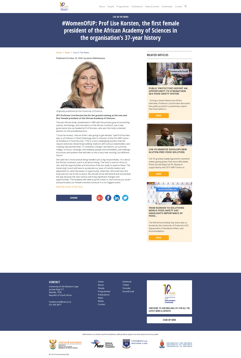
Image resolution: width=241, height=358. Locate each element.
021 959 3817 (55, 304)
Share (74, 197)
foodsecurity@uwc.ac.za (60, 301)
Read (158, 115)
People (110, 6)
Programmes (122, 6)
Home (59, 52)
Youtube (126, 288)
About (102, 6)
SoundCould (128, 291)
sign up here (169, 320)
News (67, 52)
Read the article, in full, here (69, 186)
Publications (137, 6)
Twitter (125, 285)
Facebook (126, 281)
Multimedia (167, 6)
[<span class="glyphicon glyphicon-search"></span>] (185, 6)
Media (101, 301)
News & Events (152, 6)
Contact (178, 6)
